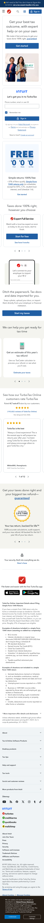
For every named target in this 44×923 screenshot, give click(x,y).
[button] (22, 713)
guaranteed (32, 39)
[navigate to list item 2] (22, 251)
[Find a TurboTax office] (24, 11)
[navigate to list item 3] (25, 251)
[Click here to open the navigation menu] (3, 11)
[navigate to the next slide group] (29, 251)
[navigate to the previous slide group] (15, 251)
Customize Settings (32, 917)
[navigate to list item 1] (19, 251)
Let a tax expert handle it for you (26, 5)
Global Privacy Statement (24, 902)
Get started (22, 194)
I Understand (12, 917)
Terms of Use (7, 889)
